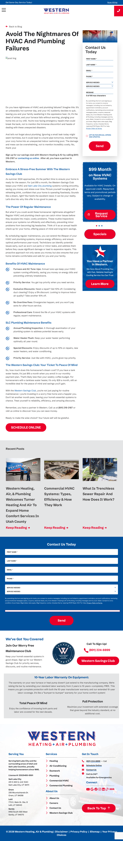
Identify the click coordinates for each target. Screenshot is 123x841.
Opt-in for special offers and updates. (100, 136)
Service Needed (13, 588)
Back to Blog (15, 26)
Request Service (101, 215)
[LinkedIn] (103, 790)
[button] (96, 225)
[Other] (92, 790)
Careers (53, 803)
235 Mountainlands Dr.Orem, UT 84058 (18, 794)
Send (100, 146)
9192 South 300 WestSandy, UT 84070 (18, 813)
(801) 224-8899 (99, 650)
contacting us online (28, 158)
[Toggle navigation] (6, 11)
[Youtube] (88, 790)
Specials (99, 234)
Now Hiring (112, 2)
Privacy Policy (78, 831)
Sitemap (95, 831)
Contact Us (55, 808)
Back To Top (96, 808)
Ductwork (54, 770)
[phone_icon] (118, 11)
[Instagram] (99, 790)
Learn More (100, 284)
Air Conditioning (57, 765)
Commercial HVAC (59, 780)
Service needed (92, 82)
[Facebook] (96, 790)
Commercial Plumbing (60, 785)
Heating (53, 761)
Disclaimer (61, 831)
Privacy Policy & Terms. (94, 128)
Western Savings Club (25, 390)
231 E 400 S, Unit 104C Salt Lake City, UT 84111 (19, 783)
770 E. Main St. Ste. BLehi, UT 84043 (18, 803)
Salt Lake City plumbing (40, 185)
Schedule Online (26, 427)
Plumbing (54, 775)
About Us (54, 798)
